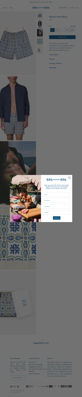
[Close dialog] (69, 178)
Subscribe (56, 218)
